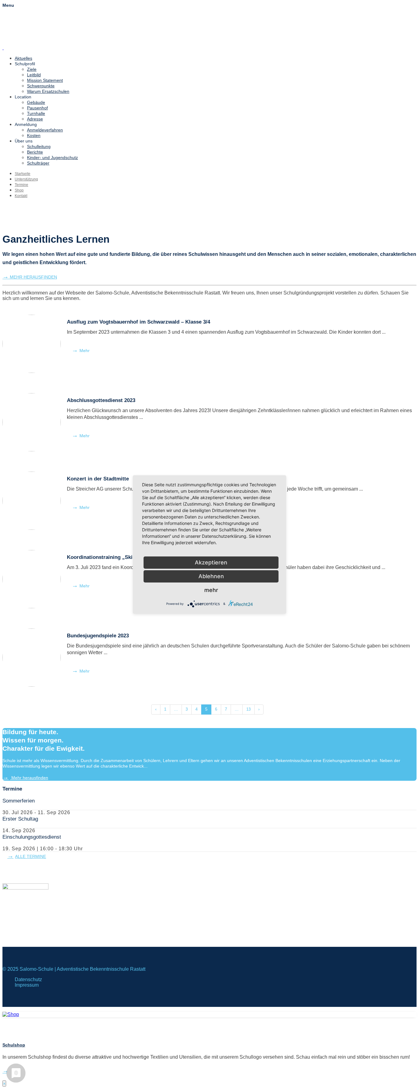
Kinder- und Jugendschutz (52, 157)
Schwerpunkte (41, 85)
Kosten (33, 135)
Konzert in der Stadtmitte (98, 479)
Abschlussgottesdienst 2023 (101, 400)
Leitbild (34, 74)
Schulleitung (39, 146)
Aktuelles (23, 58)
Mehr (84, 350)
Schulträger (38, 163)
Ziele (32, 69)
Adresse (35, 118)
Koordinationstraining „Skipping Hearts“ (117, 557)
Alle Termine (30, 856)
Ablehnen (211, 576)
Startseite (22, 174)
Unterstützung (26, 179)
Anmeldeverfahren (45, 129)
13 (248, 709)
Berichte (35, 152)
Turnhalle (36, 113)
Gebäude (36, 102)
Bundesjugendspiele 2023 (98, 636)
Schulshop (13, 1044)
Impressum (27, 985)
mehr (211, 590)
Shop (19, 190)
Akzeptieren (211, 562)
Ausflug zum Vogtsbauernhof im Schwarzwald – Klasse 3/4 (138, 322)
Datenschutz (28, 979)
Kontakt (21, 196)
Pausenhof (37, 107)
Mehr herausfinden (29, 777)
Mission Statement (45, 80)
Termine (21, 185)
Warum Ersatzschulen (48, 91)
